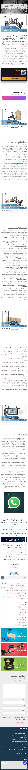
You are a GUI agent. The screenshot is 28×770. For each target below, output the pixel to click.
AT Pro (2, 374)
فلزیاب (23, 609)
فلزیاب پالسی (22, 614)
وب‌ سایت (23, 710)
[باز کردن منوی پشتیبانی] (25, 763)
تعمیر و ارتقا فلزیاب (11, 552)
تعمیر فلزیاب (22, 604)
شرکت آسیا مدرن (12, 559)
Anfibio (4, 366)
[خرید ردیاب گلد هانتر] (14, 74)
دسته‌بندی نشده (21, 606)
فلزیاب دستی (22, 617)
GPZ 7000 (3, 370)
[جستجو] (2, 577)
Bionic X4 (25, 364)
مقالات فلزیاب (22, 622)
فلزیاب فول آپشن (21, 619)
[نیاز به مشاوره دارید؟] (14, 95)
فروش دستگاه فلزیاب (20, 555)
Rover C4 (11, 362)
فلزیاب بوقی (22, 612)
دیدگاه (23, 683)
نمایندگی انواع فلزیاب (20, 625)
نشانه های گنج (21, 624)
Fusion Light (5, 362)
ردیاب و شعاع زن (21, 607)
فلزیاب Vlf (22, 611)
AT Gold (6, 374)
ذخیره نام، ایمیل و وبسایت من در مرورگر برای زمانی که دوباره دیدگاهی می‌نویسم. (14, 718)
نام (24, 700)
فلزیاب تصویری (21, 616)
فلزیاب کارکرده (22, 620)
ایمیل (23, 705)
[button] (18, 573)
